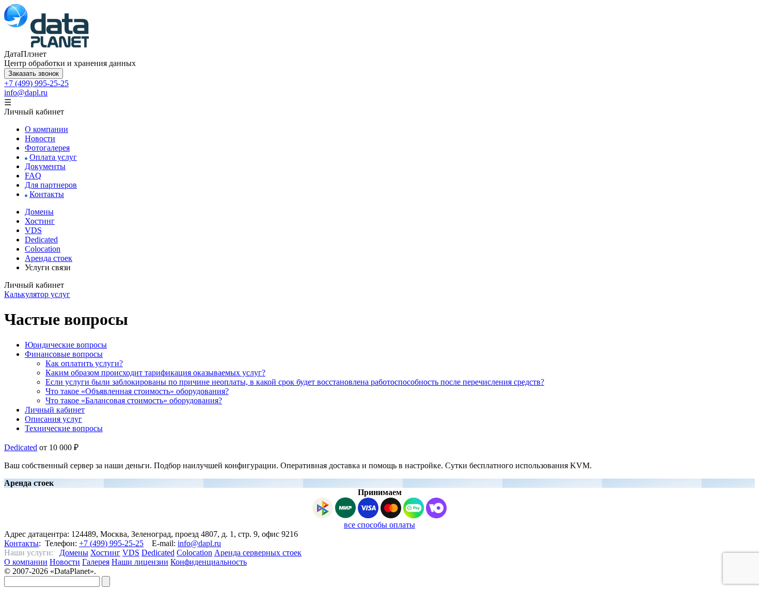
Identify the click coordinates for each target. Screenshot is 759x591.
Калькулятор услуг (37, 294)
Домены (39, 211)
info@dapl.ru (26, 92)
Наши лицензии (140, 561)
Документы (45, 166)
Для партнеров (51, 184)
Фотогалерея (47, 147)
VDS (33, 230)
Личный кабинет (55, 409)
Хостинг (40, 221)
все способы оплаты (379, 524)
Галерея (95, 561)
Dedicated (41, 239)
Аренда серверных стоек (258, 552)
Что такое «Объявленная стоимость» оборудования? (137, 391)
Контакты (46, 194)
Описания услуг (53, 419)
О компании (46, 129)
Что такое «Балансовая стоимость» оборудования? (133, 400)
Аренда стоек (48, 258)
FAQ (33, 175)
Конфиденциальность (208, 561)
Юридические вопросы (66, 344)
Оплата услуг (53, 157)
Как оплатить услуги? (84, 363)
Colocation (42, 248)
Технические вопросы (64, 428)
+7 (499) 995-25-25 (36, 83)
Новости (40, 138)
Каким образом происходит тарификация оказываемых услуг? (155, 372)
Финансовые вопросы (64, 354)
